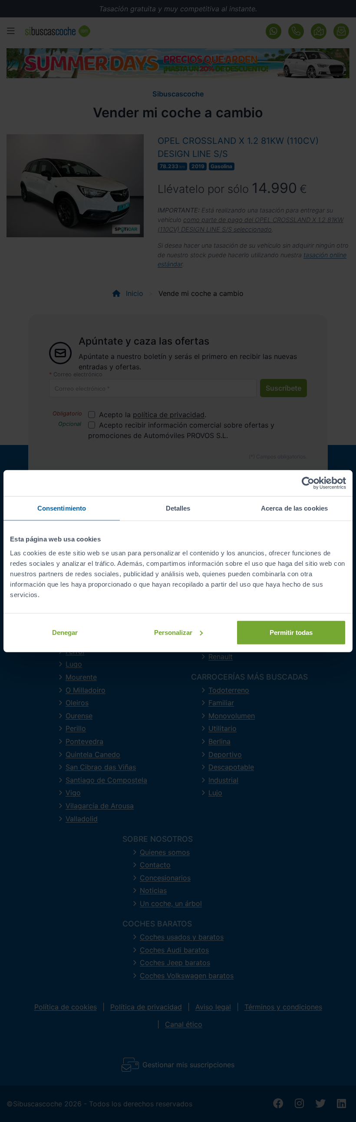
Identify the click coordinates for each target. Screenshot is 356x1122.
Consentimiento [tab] (61, 508)
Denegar (65, 632)
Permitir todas (291, 632)
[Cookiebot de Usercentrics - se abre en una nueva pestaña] (308, 483)
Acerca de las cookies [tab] (294, 508)
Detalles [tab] (178, 508)
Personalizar (173, 632)
